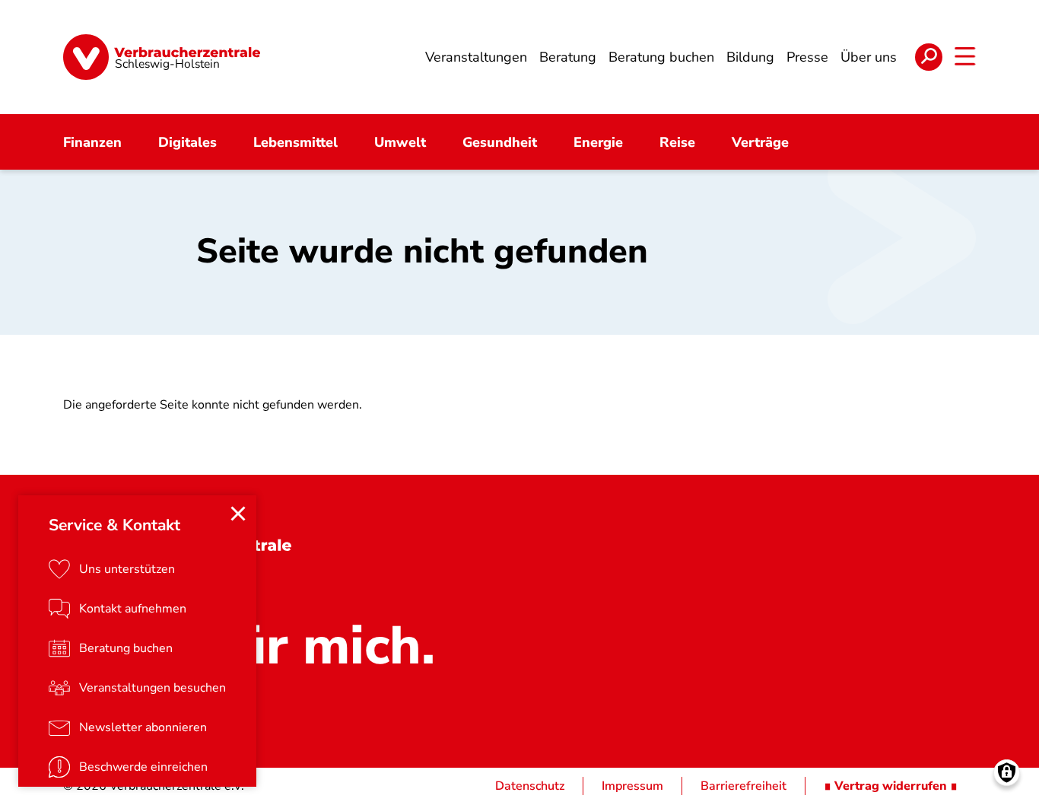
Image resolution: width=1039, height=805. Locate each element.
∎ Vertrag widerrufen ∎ (891, 786)
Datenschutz (529, 786)
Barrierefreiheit (743, 786)
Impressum (632, 786)
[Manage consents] (1006, 772)
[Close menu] (238, 513)
